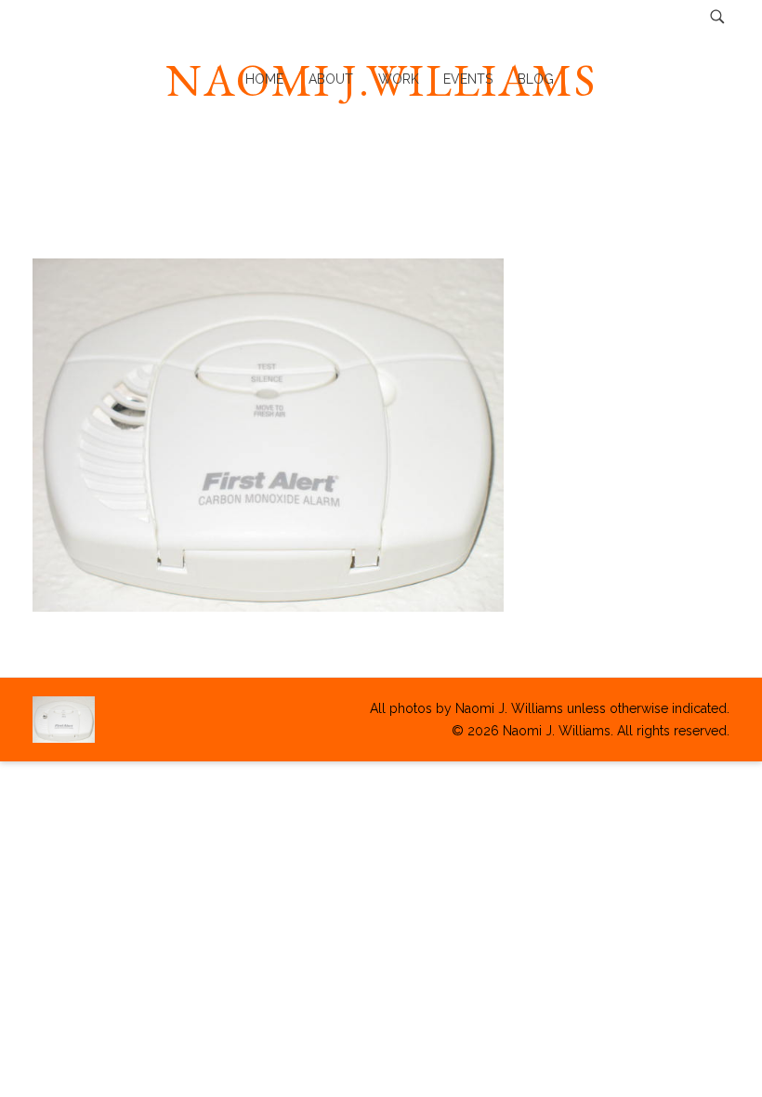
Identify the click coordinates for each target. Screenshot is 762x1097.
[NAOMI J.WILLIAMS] (64, 719)
